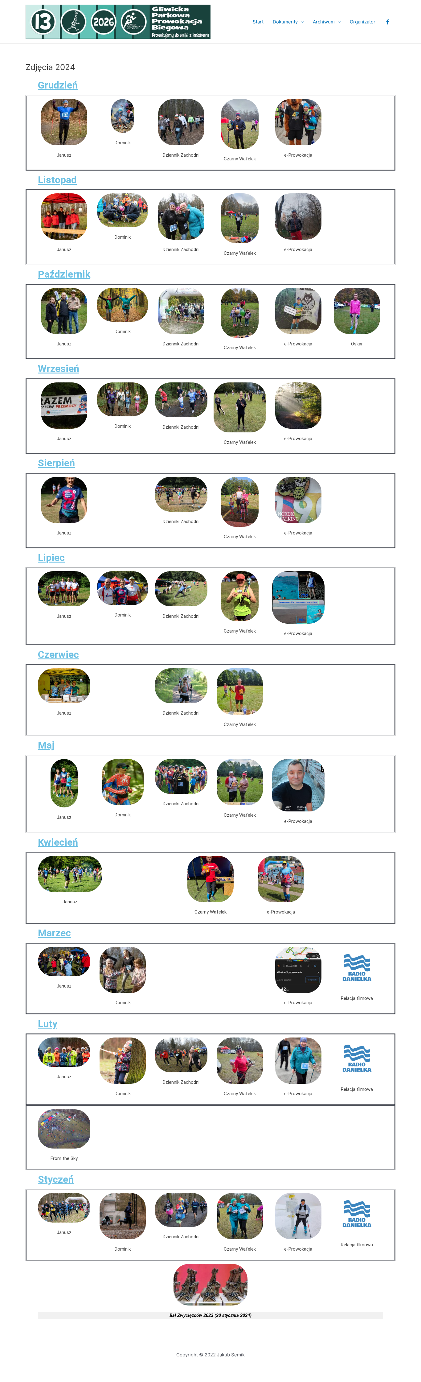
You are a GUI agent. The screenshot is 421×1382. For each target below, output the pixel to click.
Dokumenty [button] (285, 22)
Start (258, 22)
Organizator (362, 22)
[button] (301, 22)
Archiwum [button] (324, 22)
